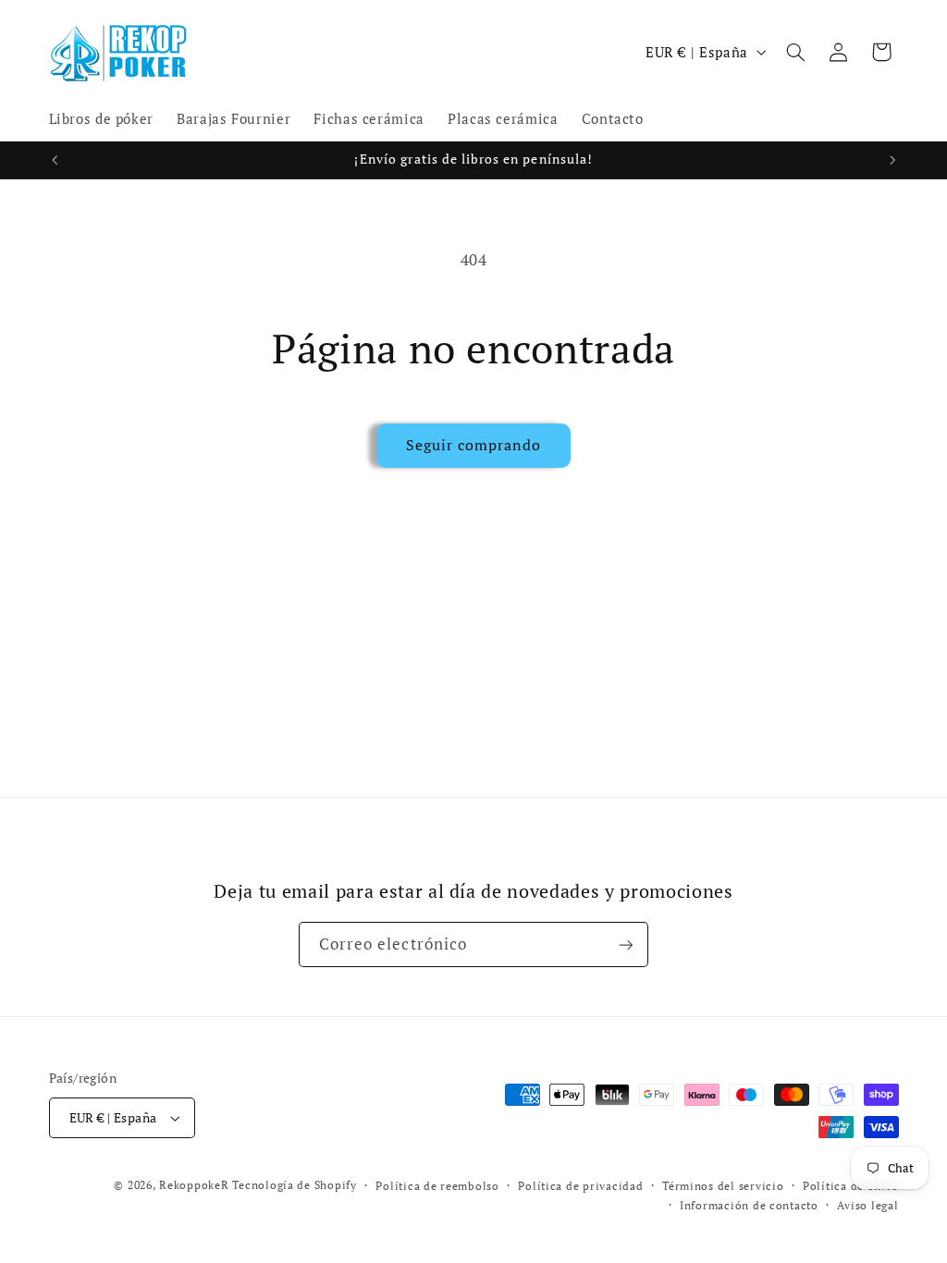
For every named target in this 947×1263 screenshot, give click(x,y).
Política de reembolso (436, 1186)
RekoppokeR (193, 1185)
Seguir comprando (474, 445)
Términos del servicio (722, 1186)
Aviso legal (867, 1205)
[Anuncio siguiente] (892, 159)
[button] (795, 52)
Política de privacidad (580, 1186)
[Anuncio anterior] (54, 159)
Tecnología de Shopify (294, 1185)
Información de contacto (749, 1205)
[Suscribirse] (626, 944)
